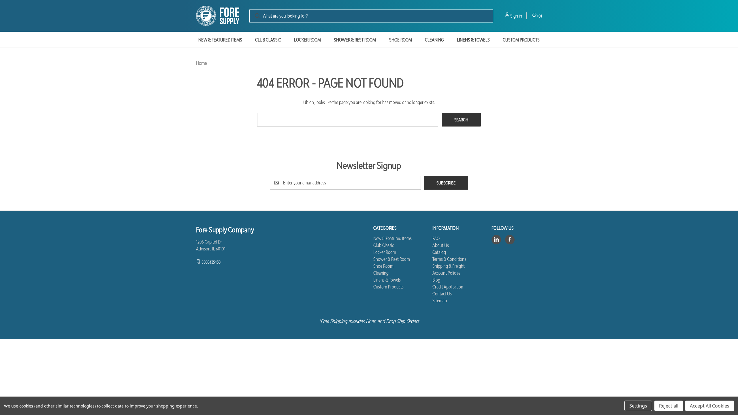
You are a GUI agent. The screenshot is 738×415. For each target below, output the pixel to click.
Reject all (668, 406)
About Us (440, 245)
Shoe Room (400, 40)
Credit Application (447, 287)
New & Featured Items (220, 40)
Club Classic (268, 40)
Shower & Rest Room (355, 40)
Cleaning (434, 40)
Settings (638, 406)
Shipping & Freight (448, 266)
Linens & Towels (473, 40)
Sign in (516, 16)
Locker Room (307, 40)
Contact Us (442, 294)
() (539, 16)
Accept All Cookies (709, 406)
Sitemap (439, 300)
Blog (436, 280)
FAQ (436, 238)
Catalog (439, 252)
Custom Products (521, 40)
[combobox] (371, 16)
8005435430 (211, 261)
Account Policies (446, 273)
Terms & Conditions (449, 259)
